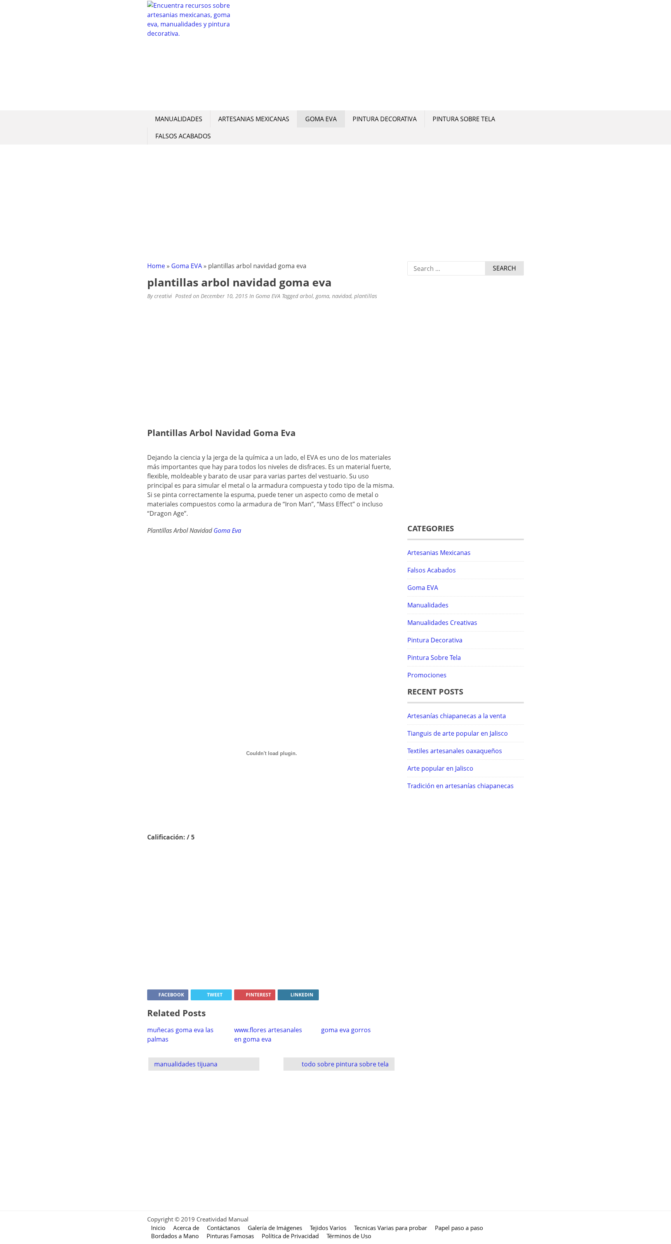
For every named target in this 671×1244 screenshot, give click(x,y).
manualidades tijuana (185, 1064)
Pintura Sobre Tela (464, 119)
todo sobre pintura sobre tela (345, 1064)
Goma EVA (321, 119)
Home (156, 266)
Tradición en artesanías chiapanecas (460, 786)
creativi (163, 296)
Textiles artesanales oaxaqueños (454, 751)
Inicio (158, 1228)
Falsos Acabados (183, 136)
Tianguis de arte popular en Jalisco (457, 733)
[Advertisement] (380, 55)
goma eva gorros (346, 1030)
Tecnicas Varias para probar (390, 1228)
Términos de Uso (349, 1236)
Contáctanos (223, 1228)
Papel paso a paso (459, 1228)
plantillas (365, 296)
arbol (306, 296)
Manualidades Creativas (442, 622)
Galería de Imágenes (275, 1228)
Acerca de (186, 1228)
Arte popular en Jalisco (440, 768)
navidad (341, 296)
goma (322, 296)
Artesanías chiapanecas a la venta (456, 716)
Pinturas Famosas (230, 1236)
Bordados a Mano (175, 1236)
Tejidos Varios (328, 1228)
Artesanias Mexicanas (253, 119)
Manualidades (178, 119)
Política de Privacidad (290, 1236)
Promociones (427, 675)
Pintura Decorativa (385, 119)
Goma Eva (227, 530)
